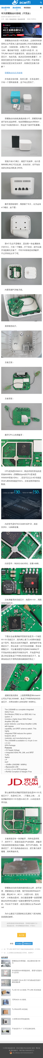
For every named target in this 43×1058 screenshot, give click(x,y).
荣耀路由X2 (28, 943)
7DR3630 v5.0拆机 (19, 1000)
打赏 (22, 935)
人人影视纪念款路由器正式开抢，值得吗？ (20, 953)
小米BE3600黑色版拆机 (21, 1019)
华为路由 (19, 943)
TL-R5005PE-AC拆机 (20, 1009)
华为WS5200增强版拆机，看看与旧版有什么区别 (27, 971)
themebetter (28, 1048)
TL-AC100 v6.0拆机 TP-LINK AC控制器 (26, 990)
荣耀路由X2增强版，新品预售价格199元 (26, 962)
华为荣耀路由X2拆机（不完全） (16, 13)
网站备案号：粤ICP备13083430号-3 (22, 1050)
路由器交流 (21, 2)
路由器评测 (5, 7)
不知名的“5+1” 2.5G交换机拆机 (23, 1029)
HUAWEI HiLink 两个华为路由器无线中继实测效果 (26, 981)
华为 (6, 19)
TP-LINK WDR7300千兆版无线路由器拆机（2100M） (24, 949)
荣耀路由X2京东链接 (13, 72)
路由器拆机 (17, 7)
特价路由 (27, 7)
